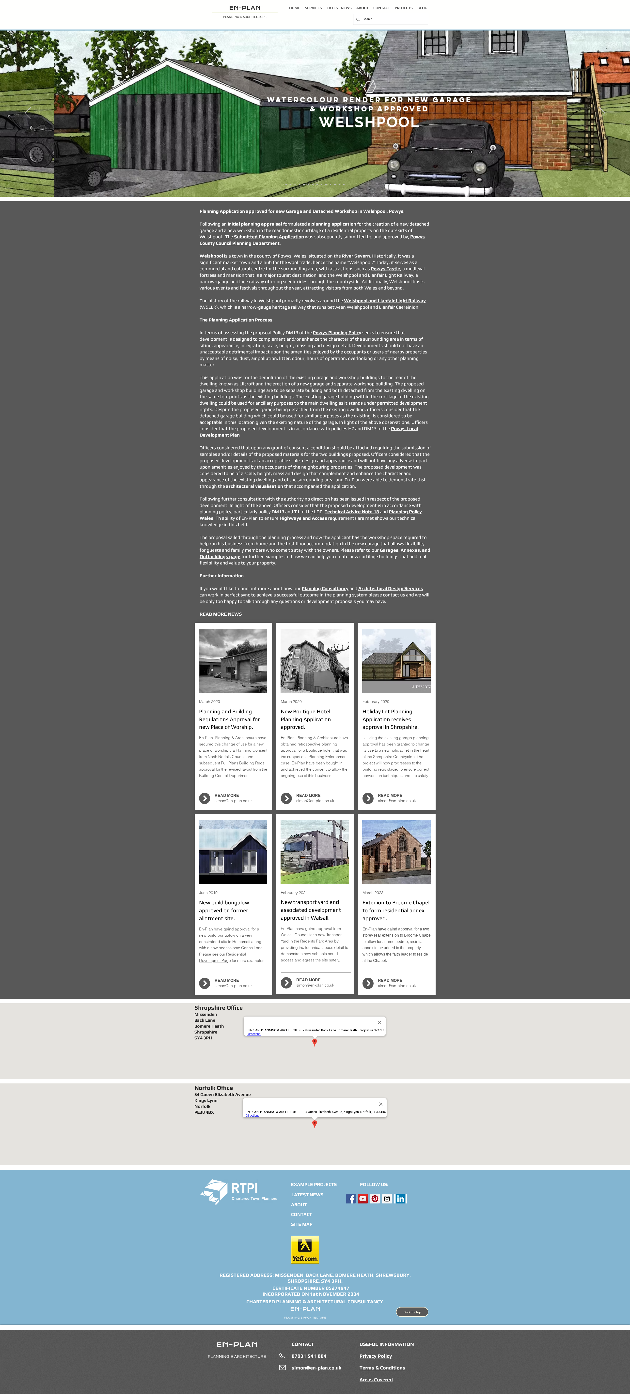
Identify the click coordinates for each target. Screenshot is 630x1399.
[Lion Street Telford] (330, 184)
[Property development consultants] (308, 184)
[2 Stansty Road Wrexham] (335, 184)
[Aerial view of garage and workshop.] (299, 184)
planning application (333, 224)
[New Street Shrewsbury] (326, 184)
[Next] (602, 113)
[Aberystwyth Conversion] (344, 184)
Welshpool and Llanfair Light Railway (385, 300)
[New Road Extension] (317, 184)
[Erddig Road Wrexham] (304, 184)
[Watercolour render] (290, 184)
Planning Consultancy (325, 588)
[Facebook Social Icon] (351, 1198)
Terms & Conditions (382, 1367)
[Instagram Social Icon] (387, 1198)
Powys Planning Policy (337, 332)
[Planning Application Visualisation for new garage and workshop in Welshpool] (286, 184)
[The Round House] (339, 184)
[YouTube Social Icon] (363, 1198)
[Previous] (28, 113)
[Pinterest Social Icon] (375, 1198)
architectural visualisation (254, 486)
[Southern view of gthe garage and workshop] (295, 184)
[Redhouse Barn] (321, 184)
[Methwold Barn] (313, 184)
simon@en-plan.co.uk (233, 800)
